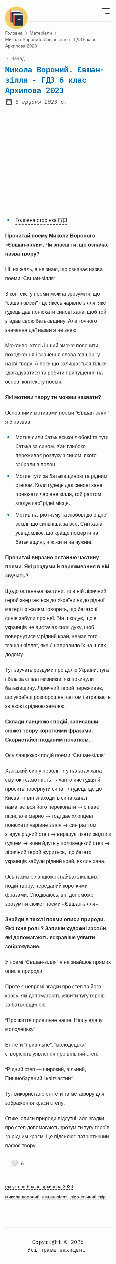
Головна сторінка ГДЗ (41, 220)
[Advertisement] (58, 156)
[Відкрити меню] (106, 10)
